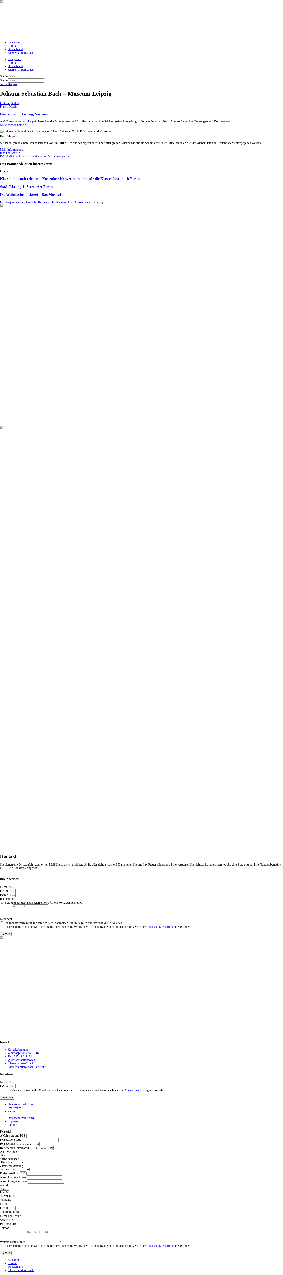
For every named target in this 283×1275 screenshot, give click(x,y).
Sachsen (41, 114)
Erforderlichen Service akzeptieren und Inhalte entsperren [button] (35, 156)
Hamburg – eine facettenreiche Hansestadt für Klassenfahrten (37, 202)
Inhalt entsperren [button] (10, 153)
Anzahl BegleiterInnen (14, 1181)
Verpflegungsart (9, 1158)
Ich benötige (7, 898)
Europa (12, 45)
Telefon (5, 1228)
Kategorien (14, 42)
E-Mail (4, 890)
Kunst (3, 106)
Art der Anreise (9, 1151)
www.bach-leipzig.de (13, 124)
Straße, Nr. (7, 1219)
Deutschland (15, 49)
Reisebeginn (8, 1143)
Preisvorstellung (10, 1173)
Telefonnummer (10, 1211)
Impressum (14, 1107)
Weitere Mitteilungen (13, 1241)
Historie (5, 103)
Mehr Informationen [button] (12, 149)
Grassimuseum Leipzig (89, 202)
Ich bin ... (6, 1192)
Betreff (4, 895)
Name (4, 886)
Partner (12, 1111)
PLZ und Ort (8, 1224)
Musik (13, 106)
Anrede (4, 1185)
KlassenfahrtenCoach (21, 52)
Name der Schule (11, 1215)
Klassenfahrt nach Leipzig (21, 121)
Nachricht (6, 919)
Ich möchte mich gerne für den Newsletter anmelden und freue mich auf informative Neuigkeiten (63, 922)
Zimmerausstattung (11, 1166)
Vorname (6, 1199)
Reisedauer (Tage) (11, 1139)
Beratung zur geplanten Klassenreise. (27, 902)
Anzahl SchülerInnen (13, 1177)
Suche (4, 76)
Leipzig (27, 114)
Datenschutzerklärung (160, 926)
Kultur (15, 103)
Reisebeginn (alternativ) (15, 1147)
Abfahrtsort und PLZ (13, 1135)
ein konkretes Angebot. (68, 902)
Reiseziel (6, 1131)
